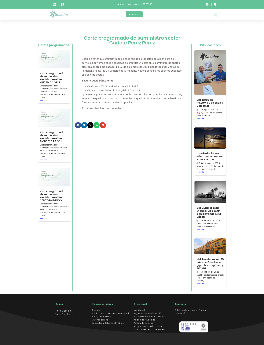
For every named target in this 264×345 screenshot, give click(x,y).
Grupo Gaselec (62, 314)
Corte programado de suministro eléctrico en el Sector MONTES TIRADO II (53, 137)
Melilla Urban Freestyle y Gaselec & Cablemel (210, 103)
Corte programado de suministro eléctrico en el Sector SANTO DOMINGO (53, 196)
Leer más (43, 100)
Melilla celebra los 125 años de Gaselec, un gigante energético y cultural (210, 263)
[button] (78, 125)
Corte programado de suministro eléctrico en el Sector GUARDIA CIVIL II (53, 78)
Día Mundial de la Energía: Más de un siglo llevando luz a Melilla (208, 212)
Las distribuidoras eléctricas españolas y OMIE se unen (209, 156)
